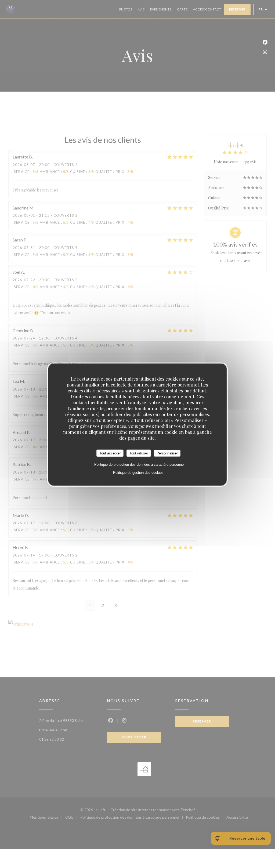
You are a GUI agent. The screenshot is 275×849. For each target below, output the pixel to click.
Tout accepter (110, 453)
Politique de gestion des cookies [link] (138, 473)
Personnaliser (167, 453)
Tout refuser (138, 453)
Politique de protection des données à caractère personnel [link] (139, 465)
